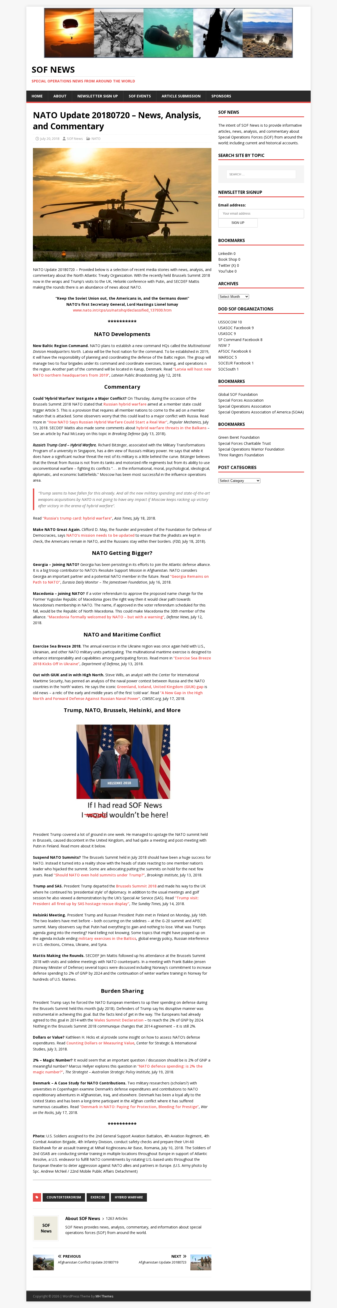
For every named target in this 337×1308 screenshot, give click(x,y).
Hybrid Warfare (129, 1197)
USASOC (225, 333)
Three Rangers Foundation (241, 454)
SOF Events (140, 95)
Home (37, 95)
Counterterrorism (64, 1197)
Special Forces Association (241, 400)
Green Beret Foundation (239, 437)
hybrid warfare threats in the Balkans (171, 427)
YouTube (226, 271)
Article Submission (181, 95)
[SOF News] (168, 55)
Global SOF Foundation (238, 394)
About (60, 95)
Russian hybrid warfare (124, 404)
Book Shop (227, 259)
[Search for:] (261, 174)
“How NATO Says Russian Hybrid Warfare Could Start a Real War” (107, 422)
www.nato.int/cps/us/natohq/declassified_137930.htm (122, 310)
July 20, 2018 (49, 138)
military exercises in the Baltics (107, 938)
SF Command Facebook (238, 339)
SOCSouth (227, 369)
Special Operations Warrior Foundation (251, 449)
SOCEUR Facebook (234, 363)
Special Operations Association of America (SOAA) (261, 411)
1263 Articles (117, 1218)
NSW (222, 345)
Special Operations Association (244, 406)
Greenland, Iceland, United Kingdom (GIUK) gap (160, 686)
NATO (96, 138)
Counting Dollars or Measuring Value (100, 1042)
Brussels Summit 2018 (136, 886)
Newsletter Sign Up (97, 95)
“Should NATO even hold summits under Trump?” (99, 874)
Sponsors (221, 95)
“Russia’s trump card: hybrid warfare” (77, 518)
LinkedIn (225, 253)
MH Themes (104, 1296)
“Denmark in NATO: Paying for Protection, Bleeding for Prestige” (139, 1106)
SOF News (75, 138)
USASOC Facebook (234, 327)
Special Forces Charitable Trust (244, 443)
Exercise (98, 1197)
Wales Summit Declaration (118, 1020)
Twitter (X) (227, 265)
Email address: (232, 205)
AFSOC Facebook (233, 351)
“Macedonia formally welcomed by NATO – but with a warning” (105, 616)
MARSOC (226, 357)
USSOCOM (227, 321)
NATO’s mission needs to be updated (100, 535)
